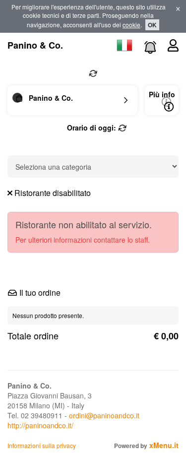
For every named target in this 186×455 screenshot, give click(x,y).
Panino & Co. (35, 45)
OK (152, 24)
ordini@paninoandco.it (104, 415)
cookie (131, 24)
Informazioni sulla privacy (41, 445)
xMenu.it (164, 445)
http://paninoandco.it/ (40, 425)
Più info (162, 94)
